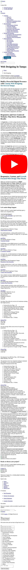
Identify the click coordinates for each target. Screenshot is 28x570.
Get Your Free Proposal (6, 214)
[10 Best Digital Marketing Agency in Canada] (14, 173)
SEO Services (10, 40)
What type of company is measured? (9, 405)
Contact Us (3, 468)
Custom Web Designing (12, 30)
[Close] (1, 525)
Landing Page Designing (12, 32)
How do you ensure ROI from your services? (10, 429)
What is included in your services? (8, 397)
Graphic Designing (8, 52)
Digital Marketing (8, 38)
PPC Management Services (13, 46)
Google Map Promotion (12, 45)
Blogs (5, 484)
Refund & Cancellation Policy (14, 21)
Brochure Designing (11, 56)
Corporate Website (11, 26)
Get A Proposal (5, 518)
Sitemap (5, 486)
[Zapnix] (3, 1)
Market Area (6, 488)
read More (3, 238)
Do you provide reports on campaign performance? (12, 436)
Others (4, 564)
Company (6, 15)
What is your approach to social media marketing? (12, 449)
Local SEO (9, 42)
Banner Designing (11, 54)
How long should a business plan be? (9, 389)
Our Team (9, 18)
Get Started (16, 75)
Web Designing (7, 23)
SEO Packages (10, 41)
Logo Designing (10, 53)
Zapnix (6, 514)
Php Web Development (12, 36)
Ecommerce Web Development (14, 34)
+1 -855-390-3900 (8, 9)
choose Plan (3, 320)
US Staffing (7, 57)
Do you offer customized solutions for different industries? (13, 418)
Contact (5, 59)
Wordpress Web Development (14, 37)
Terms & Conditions (11, 22)
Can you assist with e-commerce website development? (13, 442)
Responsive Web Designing (13, 29)
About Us (9, 17)
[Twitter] (1, 11)
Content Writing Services (12, 48)
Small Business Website (12, 25)
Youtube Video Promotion (13, 50)
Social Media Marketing (12, 44)
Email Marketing (10, 49)
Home (5, 70)
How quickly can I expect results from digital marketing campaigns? (14, 412)
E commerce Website (12, 27)
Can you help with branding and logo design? (10, 423)
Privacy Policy (10, 19)
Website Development (9, 33)
